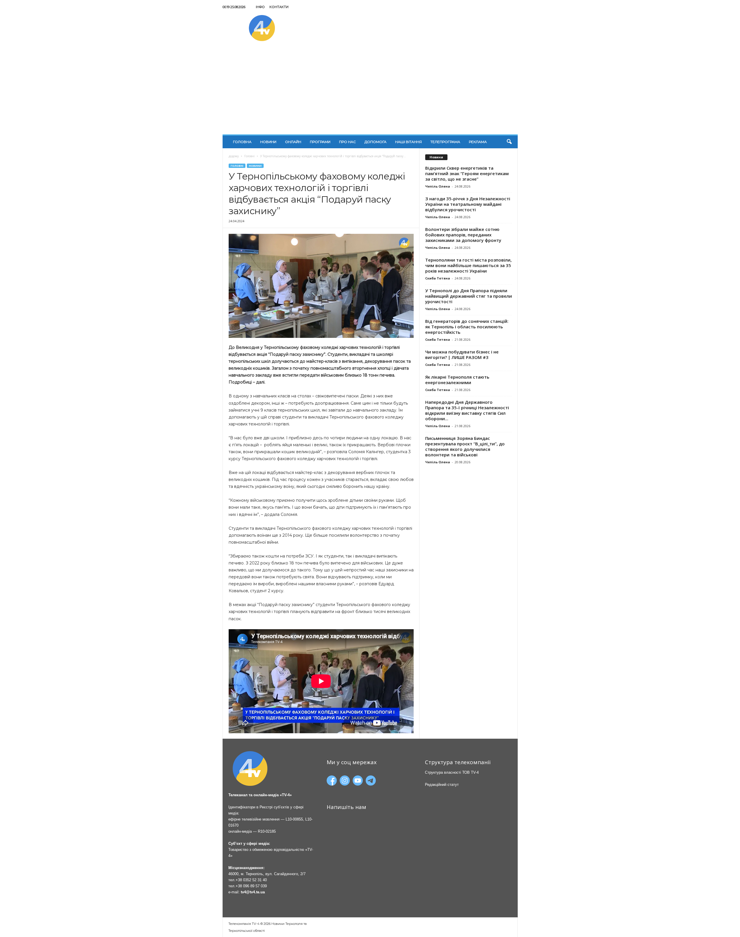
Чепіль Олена (437, 186)
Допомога (375, 142)
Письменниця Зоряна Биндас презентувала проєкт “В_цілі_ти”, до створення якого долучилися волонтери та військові (465, 446)
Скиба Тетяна (437, 278)
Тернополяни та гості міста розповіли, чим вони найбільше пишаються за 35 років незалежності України (468, 265)
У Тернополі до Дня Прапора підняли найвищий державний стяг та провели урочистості (468, 296)
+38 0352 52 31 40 (251, 880)
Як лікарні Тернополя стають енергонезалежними (457, 379)
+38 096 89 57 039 (251, 886)
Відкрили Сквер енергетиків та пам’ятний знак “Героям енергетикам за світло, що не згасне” (467, 173)
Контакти (278, 7)
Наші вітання (408, 142)
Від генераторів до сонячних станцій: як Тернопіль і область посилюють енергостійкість (466, 326)
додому (234, 156)
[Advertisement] (370, 91)
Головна (242, 142)
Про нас (347, 142)
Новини (268, 142)
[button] (509, 142)
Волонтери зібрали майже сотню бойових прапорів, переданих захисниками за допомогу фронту (463, 234)
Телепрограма (445, 142)
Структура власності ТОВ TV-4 (452, 772)
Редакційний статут (442, 784)
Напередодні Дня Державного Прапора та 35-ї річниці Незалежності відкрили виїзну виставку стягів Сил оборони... (467, 410)
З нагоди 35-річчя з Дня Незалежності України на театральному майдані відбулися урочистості (467, 204)
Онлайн (293, 142)
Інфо (260, 7)
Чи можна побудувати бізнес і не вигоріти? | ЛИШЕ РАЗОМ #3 (462, 354)
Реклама (478, 142)
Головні (249, 156)
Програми (320, 142)
